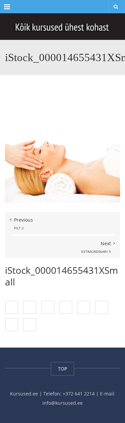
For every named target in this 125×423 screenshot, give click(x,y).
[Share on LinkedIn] (47, 307)
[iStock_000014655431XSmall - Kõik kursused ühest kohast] (62, 26)
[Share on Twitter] (29, 307)
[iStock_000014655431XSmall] (62, 145)
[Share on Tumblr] (65, 307)
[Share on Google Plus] (83, 307)
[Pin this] (101, 307)
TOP (62, 369)
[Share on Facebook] (11, 307)
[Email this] (29, 324)
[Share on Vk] (11, 324)
